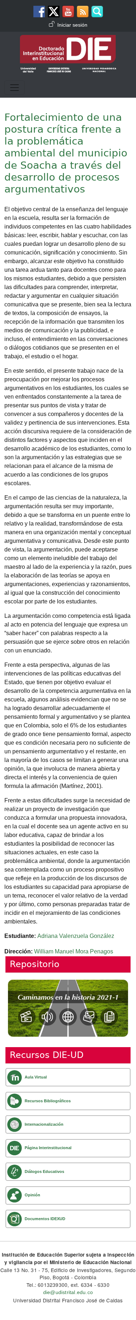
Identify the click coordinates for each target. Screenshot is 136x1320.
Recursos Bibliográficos (48, 1101)
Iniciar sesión (72, 25)
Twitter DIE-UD (53, 11)
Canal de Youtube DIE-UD (68, 11)
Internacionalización (44, 1124)
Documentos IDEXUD (45, 1219)
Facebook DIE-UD (39, 11)
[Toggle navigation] (14, 87)
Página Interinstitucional (48, 1148)
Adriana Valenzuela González (75, 936)
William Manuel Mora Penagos (73, 951)
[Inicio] (68, 40)
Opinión (32, 1195)
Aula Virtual (36, 1077)
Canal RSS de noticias (82, 11)
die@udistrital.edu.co (68, 1292)
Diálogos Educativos (44, 1171)
